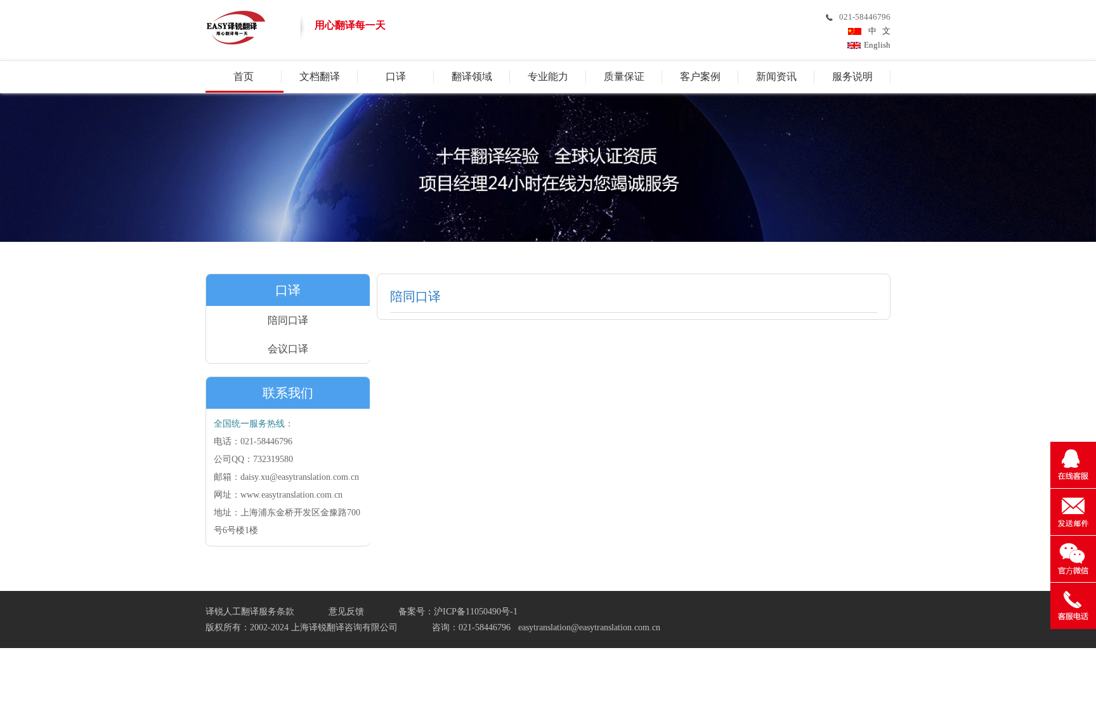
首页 (243, 76)
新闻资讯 (776, 76)
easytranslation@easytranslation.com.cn (589, 627)
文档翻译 (319, 76)
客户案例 (700, 76)
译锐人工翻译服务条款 (250, 611)
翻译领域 (472, 76)
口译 (396, 76)
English (877, 45)
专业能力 (548, 76)
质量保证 (624, 76)
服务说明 (852, 76)
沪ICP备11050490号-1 (476, 611)
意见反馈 (346, 611)
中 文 (877, 31)
